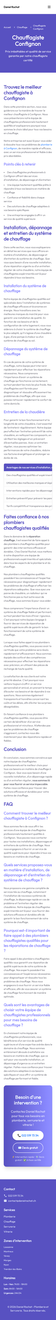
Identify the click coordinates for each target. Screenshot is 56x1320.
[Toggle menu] (49, 7)
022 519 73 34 (15, 1195)
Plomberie (9, 1216)
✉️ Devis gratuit (28, 1148)
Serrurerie (9, 1226)
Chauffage (22, 27)
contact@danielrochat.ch (22, 1200)
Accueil (7, 27)
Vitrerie (8, 1231)
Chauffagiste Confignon (39, 27)
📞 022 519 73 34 (28, 1135)
